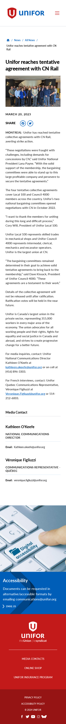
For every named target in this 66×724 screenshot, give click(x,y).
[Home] (27, 13)
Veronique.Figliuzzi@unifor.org (25, 393)
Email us (11, 606)
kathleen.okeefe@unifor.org (24, 367)
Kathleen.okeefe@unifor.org (29, 447)
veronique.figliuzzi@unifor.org (30, 480)
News (17, 40)
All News (30, 40)
